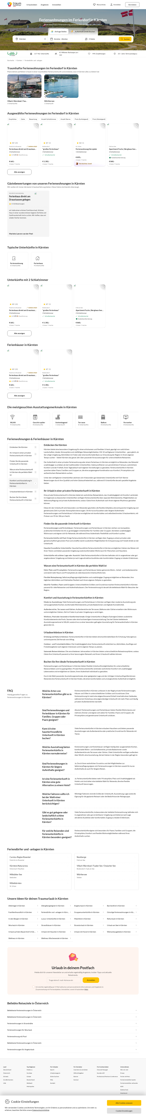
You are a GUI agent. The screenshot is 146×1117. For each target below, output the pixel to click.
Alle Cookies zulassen (124, 1103)
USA (4, 1083)
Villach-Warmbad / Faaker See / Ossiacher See (26, 101)
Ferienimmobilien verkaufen (129, 1083)
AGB (121, 1086)
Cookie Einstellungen (124, 1111)
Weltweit (29, 1083)
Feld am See (81, 860)
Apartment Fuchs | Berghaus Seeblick (124, 149)
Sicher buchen (54, 1076)
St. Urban (13, 886)
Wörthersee (49, 101)
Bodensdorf (81, 869)
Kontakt (52, 1083)
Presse (122, 1073)
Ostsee (29, 1076)
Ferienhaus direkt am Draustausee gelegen (26, 149)
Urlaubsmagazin (55, 1073)
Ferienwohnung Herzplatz (86, 149)
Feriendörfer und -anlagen (33, 60)
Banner (76, 1076)
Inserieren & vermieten (81, 1070)
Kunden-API (101, 1073)
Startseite (10, 60)
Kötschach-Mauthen (17, 869)
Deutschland (7, 1070)
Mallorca (29, 1070)
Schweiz (5, 1076)
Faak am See (90, 869)
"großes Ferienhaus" (50, 149)
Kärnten (19, 60)
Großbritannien (8, 1080)
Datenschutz (124, 1090)
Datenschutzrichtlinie (40, 1110)
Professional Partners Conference (107, 1076)
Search (52, 1070)
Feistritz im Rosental (16, 193)
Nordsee (29, 1073)
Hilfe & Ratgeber (79, 1073)
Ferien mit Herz (125, 1076)
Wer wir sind (124, 1070)
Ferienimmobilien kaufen (128, 1080)
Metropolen (30, 1086)
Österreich (6, 1073)
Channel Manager (102, 1070)
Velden (79, 877)
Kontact (76, 1080)
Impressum (123, 1093)
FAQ (51, 1080)
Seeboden (13, 877)
